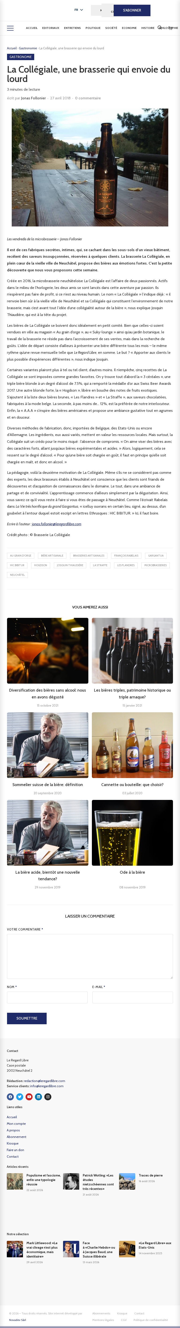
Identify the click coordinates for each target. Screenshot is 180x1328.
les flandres (126, 565)
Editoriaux (50, 28)
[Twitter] (19, 1096)
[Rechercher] (159, 27)
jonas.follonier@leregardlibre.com (56, 524)
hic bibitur (17, 565)
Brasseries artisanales (88, 555)
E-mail (98, 987)
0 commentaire (88, 98)
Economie (129, 28)
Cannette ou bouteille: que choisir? (132, 784)
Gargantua (156, 555)
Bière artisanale (52, 555)
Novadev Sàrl (17, 1320)
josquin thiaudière (70, 565)
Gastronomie (28, 48)
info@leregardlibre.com (47, 1086)
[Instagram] (47, 1096)
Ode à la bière (132, 872)
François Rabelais (126, 555)
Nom (12, 987)
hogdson (40, 565)
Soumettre (26, 1018)
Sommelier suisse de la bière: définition (47, 784)
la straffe (100, 565)
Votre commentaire (25, 929)
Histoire (147, 28)
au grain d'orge (20, 555)
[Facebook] (10, 1096)
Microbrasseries (155, 565)
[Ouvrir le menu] (10, 28)
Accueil (32, 28)
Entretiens (72, 28)
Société (111, 28)
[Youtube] (29, 1096)
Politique (93, 28)
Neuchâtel (17, 574)
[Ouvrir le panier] (170, 28)
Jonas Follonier (33, 98)
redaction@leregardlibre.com (44, 1081)
